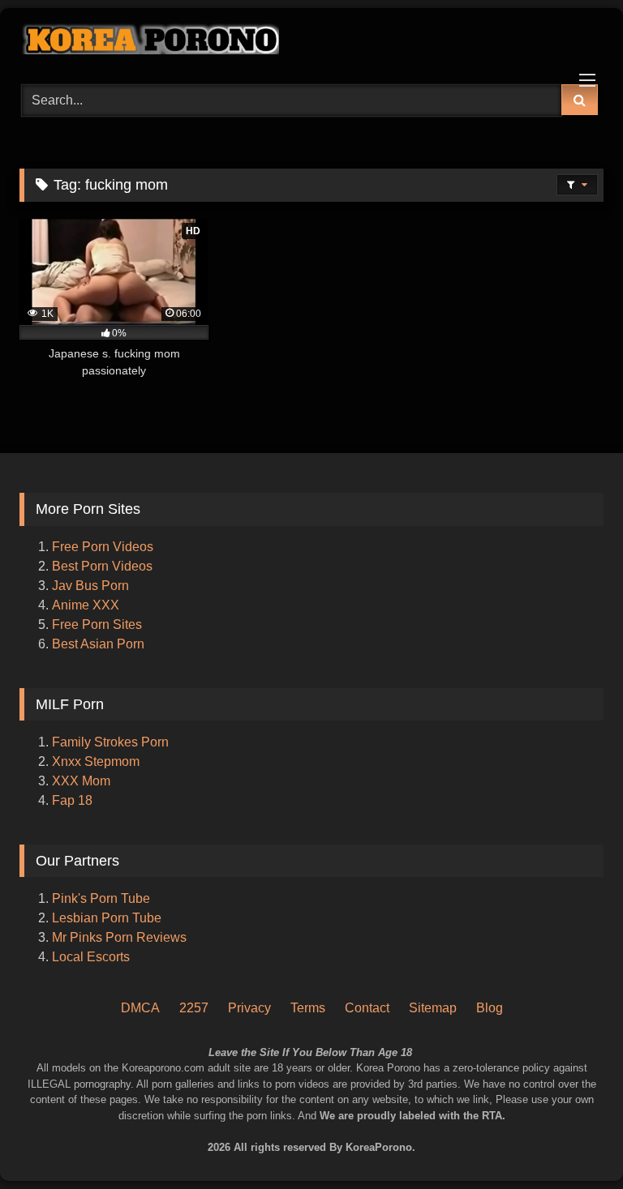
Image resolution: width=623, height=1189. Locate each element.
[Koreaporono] (311, 40)
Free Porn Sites (97, 624)
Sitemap (433, 1008)
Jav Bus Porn (90, 585)
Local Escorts (91, 957)
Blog (489, 1008)
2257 (193, 1008)
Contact (367, 1008)
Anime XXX (85, 605)
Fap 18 (72, 800)
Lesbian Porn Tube (106, 918)
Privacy (249, 1008)
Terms (307, 1008)
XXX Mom (83, 781)
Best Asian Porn (98, 644)
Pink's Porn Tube (101, 898)
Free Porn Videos (102, 547)
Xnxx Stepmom (96, 761)
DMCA (140, 1008)
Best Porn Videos (102, 566)
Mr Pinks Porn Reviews (121, 937)
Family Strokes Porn (110, 742)
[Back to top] (589, 1108)
